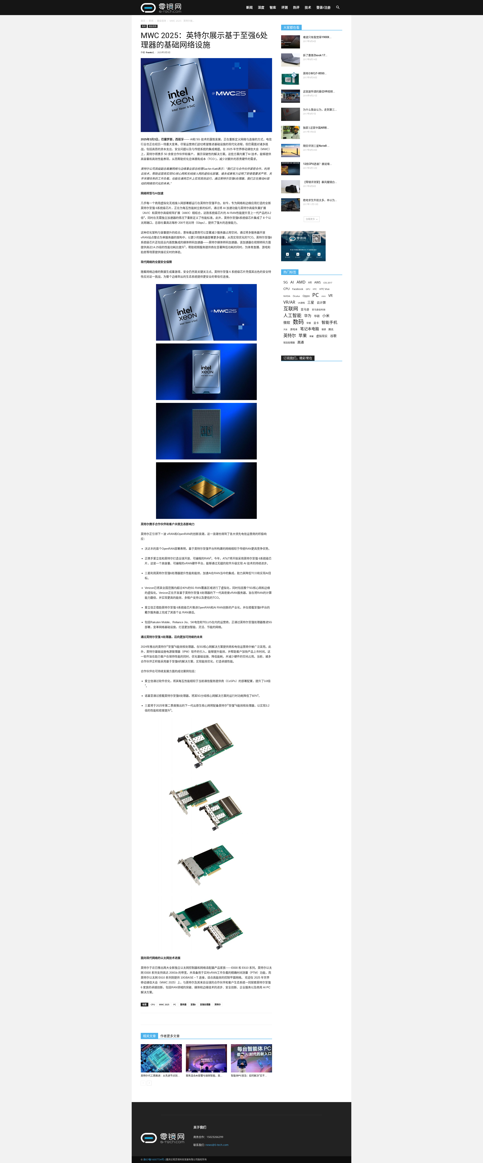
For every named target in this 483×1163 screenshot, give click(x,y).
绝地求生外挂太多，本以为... (320, 200)
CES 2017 (327, 282)
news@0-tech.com (216, 1145)
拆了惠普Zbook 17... (315, 55)
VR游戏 (301, 302)
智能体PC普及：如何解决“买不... (249, 1075)
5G (285, 282)
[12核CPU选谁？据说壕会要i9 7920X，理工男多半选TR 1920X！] (290, 168)
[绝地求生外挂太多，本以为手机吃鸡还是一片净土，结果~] (290, 204)
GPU (308, 289)
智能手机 (329, 322)
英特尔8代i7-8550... (315, 73)
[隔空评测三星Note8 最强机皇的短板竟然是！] (290, 150)
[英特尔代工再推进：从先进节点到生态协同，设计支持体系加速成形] (161, 1058)
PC (174, 1004)
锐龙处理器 (289, 342)
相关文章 (149, 1036)
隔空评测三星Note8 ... (316, 145)
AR (310, 282)
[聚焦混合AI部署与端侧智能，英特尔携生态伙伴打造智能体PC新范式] (206, 1058)
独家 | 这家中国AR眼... (316, 127)
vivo (323, 296)
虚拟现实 (322, 336)
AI (292, 282)
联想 (324, 329)
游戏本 (294, 329)
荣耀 (311, 336)
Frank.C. (150, 52)
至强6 (193, 1004)
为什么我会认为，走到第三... (320, 109)
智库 (273, 7)
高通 (300, 342)
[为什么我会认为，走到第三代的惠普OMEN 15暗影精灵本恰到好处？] (290, 114)
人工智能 (292, 315)
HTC (315, 289)
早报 (308, 322)
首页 (143, 20)
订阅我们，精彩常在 (297, 358)
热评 (296, 7)
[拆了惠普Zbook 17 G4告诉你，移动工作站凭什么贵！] (290, 60)
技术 (308, 7)
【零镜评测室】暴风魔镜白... (320, 182)
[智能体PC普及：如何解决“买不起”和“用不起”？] (251, 1058)
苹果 (302, 335)
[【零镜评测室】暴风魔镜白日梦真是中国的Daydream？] (290, 186)
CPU (153, 1004)
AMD (301, 282)
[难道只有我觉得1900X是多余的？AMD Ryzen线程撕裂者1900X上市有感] (290, 41)
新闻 (249, 7)
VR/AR (289, 302)
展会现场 (161, 20)
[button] (337, 8)
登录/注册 (323, 7)
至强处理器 (205, 1004)
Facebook (297, 289)
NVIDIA (286, 296)
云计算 (321, 303)
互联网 (290, 309)
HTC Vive (324, 289)
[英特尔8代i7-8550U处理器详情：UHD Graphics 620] (290, 78)
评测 (284, 7)
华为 (307, 316)
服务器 (183, 1004)
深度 (261, 7)
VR (330, 296)
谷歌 (333, 336)
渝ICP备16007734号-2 (154, 1159)
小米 (325, 316)
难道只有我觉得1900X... (317, 37)
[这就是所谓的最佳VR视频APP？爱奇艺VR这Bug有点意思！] (290, 96)
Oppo (306, 296)
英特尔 (218, 1004)
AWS (317, 282)
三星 (310, 302)
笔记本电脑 (309, 329)
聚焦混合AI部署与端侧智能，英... (204, 1075)
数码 (298, 322)
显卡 (316, 323)
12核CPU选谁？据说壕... (317, 163)
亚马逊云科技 (318, 309)
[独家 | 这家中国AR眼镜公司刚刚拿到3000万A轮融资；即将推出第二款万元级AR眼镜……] (290, 132)
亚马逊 (305, 309)
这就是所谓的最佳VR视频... (319, 91)
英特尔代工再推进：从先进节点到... (160, 1075)
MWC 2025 (164, 1004)
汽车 (285, 329)
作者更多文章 (170, 1036)
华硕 (317, 316)
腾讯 (330, 329)
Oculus (296, 295)
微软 (286, 323)
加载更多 (310, 219)
